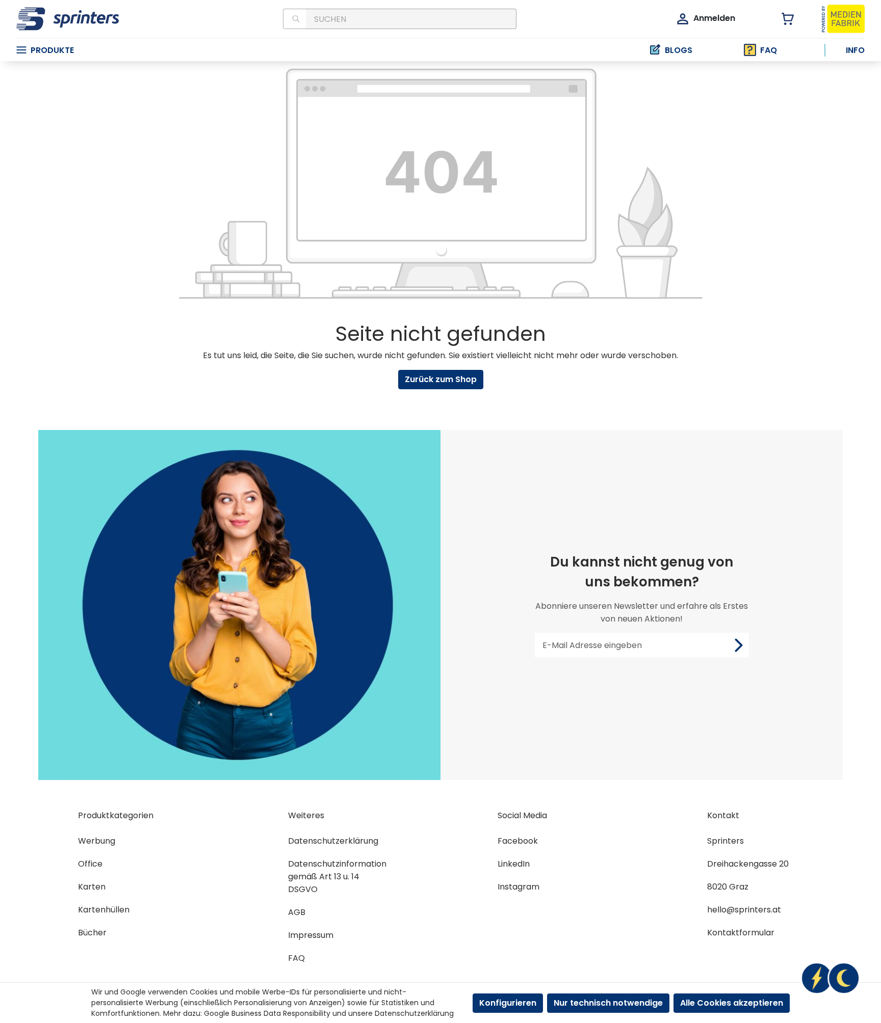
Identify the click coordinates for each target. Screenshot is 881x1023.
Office (90, 864)
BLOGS (678, 50)
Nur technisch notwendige (608, 1003)
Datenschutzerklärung (333, 841)
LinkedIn (514, 864)
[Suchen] (294, 19)
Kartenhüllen (103, 910)
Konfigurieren (507, 1003)
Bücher (92, 932)
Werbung (96, 841)
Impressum (310, 935)
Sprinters (725, 841)
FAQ (768, 50)
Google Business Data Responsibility (267, 1013)
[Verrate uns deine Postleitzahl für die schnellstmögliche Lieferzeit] (830, 978)
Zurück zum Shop (441, 379)
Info (855, 50)
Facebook (518, 841)
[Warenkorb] (782, 19)
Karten (92, 887)
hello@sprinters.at (744, 910)
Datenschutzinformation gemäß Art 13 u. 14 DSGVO (337, 876)
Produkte (52, 50)
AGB (296, 912)
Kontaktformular (740, 932)
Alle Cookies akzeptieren (731, 1003)
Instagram (518, 887)
